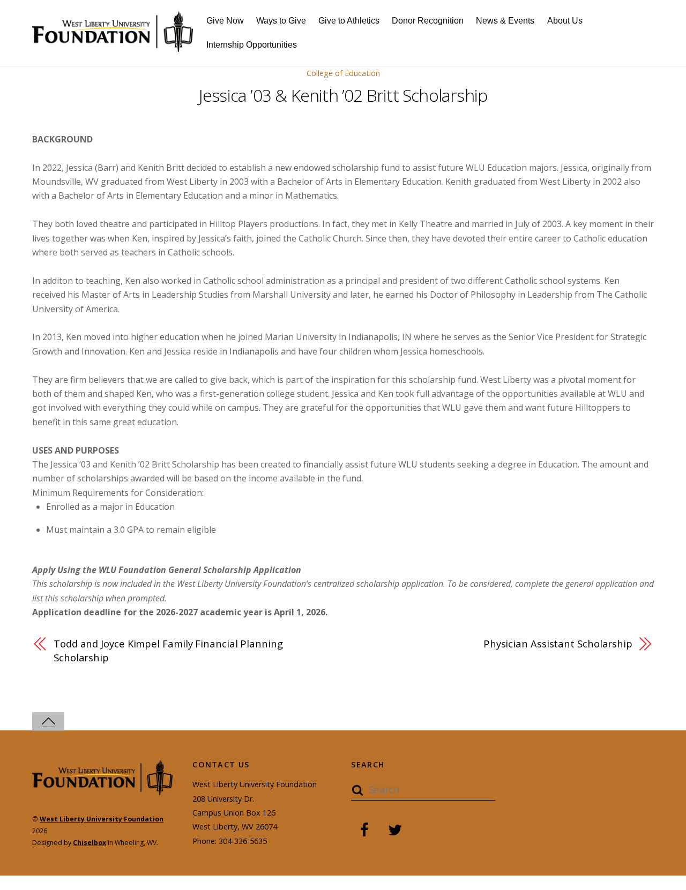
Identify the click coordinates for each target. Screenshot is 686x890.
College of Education (343, 73)
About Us (565, 20)
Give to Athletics (348, 20)
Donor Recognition (428, 20)
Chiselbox (89, 842)
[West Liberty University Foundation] (112, 45)
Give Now (225, 20)
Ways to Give (281, 20)
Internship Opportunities (251, 44)
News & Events (505, 20)
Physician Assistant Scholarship (557, 643)
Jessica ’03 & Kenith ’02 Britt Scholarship (343, 95)
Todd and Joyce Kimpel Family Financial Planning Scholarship (168, 650)
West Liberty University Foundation (101, 819)
